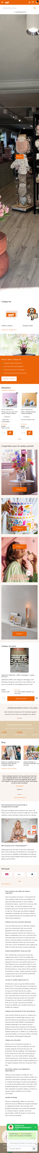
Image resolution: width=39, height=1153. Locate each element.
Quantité (4, 698)
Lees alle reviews (19, 797)
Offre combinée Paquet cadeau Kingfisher (28, 412)
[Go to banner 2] (19, 516)
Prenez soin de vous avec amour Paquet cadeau (9, 412)
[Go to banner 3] (19, 559)
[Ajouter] (10, 433)
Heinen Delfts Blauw (7, 409)
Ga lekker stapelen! (9, 378)
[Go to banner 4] (19, 612)
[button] (21, 670)
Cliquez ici (19, 489)
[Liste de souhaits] (33, 2)
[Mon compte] (29, 2)
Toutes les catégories (8, 330)
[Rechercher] (35, 8)
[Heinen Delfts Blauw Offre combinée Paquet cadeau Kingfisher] (29, 400)
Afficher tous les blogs (8, 768)
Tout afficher (5, 884)
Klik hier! (19, 156)
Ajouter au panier (21, 698)
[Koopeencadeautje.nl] (10, 2)
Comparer (7, 416)
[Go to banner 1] (19, 472)
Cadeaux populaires (7, 390)
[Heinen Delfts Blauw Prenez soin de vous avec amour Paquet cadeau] (9, 400)
